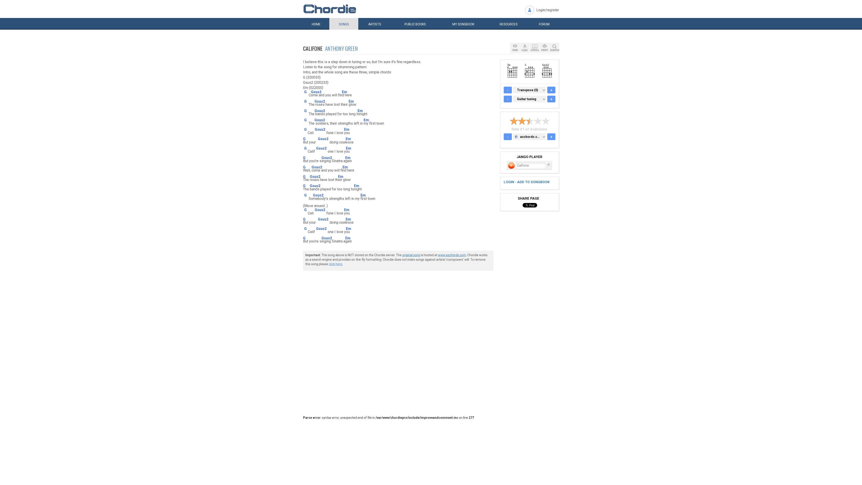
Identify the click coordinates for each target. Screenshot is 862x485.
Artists (374, 24)
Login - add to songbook (527, 182)
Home (316, 24)
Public (415, 24)
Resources (509, 24)
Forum (544, 24)
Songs (344, 24)
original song (411, 255)
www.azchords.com (452, 255)
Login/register (547, 10)
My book (463, 24)
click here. (336, 264)
